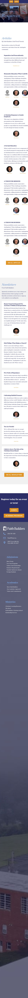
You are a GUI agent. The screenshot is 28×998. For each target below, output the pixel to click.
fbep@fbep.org (12, 538)
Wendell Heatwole (16, 65)
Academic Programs (14, 515)
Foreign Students (11, 572)
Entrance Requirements (13, 567)
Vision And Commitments (14, 591)
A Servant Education (10, 145)
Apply (16, 1)
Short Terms (10, 561)
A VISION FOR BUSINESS (12, 222)
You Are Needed (9, 426)
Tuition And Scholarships (14, 565)
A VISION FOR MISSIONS (12, 181)
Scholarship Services (11, 612)
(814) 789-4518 (11, 533)
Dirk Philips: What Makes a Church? (15, 343)
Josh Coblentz (16, 387)
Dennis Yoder (16, 441)
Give (11, 1)
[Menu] (25, 5)
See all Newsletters (14, 475)
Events (14, 510)
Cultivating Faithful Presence (13, 395)
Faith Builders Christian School (14, 610)
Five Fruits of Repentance (12, 373)
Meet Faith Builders (12, 587)
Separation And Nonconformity (13, 55)
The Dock (8, 608)
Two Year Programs (12, 563)
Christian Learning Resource (13, 606)
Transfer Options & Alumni (14, 569)
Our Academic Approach (14, 589)
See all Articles (14, 263)
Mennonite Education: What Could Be (15, 73)
